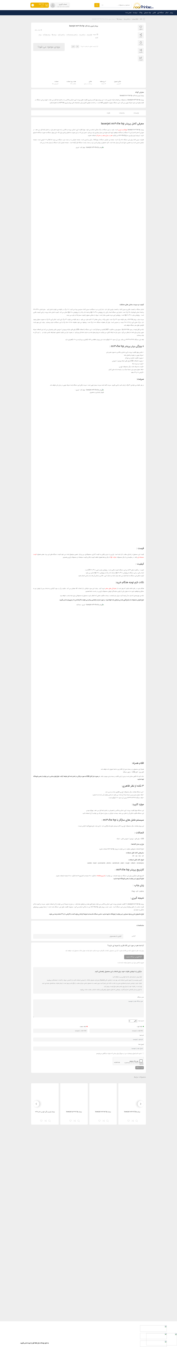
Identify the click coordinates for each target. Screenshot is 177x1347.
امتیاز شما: (141, 1021)
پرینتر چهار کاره (46, 35)
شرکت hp (113, 557)
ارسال (141, 37)
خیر (73, 46)
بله (77, 46)
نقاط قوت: (139, 1026)
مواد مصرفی (147, 12)
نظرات (109, 113)
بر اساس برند (127, 19)
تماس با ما (128, 12)
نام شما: (141, 1035)
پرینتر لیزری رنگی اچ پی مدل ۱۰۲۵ (45, 1112)
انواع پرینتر (135, 19)
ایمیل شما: (141, 1044)
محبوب (141, 29)
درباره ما (135, 12)
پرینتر (171, 12)
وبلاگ (140, 12)
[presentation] (104, 42)
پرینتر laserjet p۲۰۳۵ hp (74, 1112)
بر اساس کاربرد (61, 35)
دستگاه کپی (160, 12)
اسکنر (166, 12)
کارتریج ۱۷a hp (100, 876)
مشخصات (122, 113)
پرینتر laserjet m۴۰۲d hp (132, 1112)
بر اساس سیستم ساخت (71, 35)
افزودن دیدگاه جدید (133, 957)
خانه (141, 19)
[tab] (138, 113)
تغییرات (141, 60)
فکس (154, 12)
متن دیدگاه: (140, 997)
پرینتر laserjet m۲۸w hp (103, 1112)
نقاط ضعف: (82, 1026)
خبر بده (141, 44)
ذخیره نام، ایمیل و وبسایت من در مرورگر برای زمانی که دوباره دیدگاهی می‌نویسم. (119, 1053)
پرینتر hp (119, 19)
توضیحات (136, 113)
